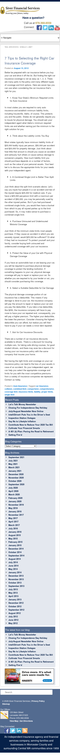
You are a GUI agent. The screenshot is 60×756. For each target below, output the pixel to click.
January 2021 (14, 470)
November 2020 (16, 477)
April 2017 (13, 521)
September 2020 (16, 484)
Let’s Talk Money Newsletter (22, 404)
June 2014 (13, 565)
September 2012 (16, 609)
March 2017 (14, 525)
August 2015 (14, 535)
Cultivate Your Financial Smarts (24, 428)
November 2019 (16, 504)
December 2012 (16, 602)
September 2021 (16, 457)
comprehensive (47, 388)
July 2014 (13, 562)
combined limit (19, 388)
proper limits (47, 391)
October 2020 (14, 480)
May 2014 (13, 568)
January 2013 (14, 599)
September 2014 (16, 555)
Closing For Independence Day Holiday (27, 407)
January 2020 (14, 501)
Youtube (57, 27)
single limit (9, 394)
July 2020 (13, 487)
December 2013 (16, 575)
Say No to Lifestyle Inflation (22, 421)
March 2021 (14, 467)
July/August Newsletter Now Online (25, 411)
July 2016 (13, 528)
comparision (33, 388)
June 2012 (13, 619)
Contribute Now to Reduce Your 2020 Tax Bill (30, 424)
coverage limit (11, 391)
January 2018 (14, 511)
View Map (14, 720)
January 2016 (14, 531)
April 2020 (13, 491)
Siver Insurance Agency (20, 10)
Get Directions (26, 720)
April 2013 (13, 596)
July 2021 (13, 460)
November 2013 (16, 579)
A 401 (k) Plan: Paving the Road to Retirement (31, 431)
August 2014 (14, 558)
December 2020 (16, 474)
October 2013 (14, 582)
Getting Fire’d (15, 434)
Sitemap (6, 703)
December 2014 (16, 548)
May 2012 (13, 623)
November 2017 (16, 514)
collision (8, 388)
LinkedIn (51, 27)
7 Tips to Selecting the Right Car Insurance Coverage (29, 61)
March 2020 (14, 494)
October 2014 (14, 552)
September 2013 (16, 585)
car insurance (42, 385)
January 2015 (14, 545)
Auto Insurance (20, 385)
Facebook (39, 27)
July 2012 (13, 616)
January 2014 (14, 572)
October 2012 (14, 606)
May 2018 (13, 508)
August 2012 (14, 613)
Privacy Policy (38, 701)
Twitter (45, 27)
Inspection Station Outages (21, 417)
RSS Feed (25, 730)
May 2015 (13, 538)
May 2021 (13, 463)
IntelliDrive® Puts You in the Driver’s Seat (29, 414)
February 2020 (15, 497)
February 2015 (15, 541)
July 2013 (13, 589)
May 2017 (13, 518)
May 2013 (13, 592)
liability (37, 391)
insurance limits (26, 391)
